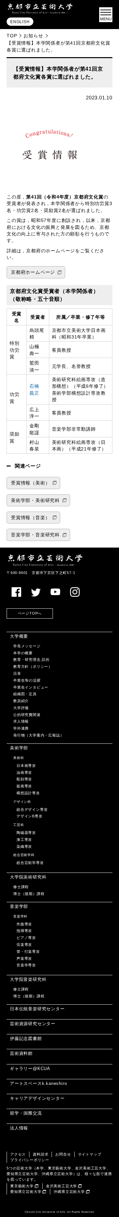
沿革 (17, 673)
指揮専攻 (24, 931)
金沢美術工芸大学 (61, 1186)
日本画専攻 (26, 766)
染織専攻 (24, 846)
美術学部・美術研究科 (35, 500)
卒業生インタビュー (30, 687)
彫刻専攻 (24, 779)
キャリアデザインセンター (37, 1098)
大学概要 (19, 636)
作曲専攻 (24, 924)
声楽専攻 (24, 958)
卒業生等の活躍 (27, 680)
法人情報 (19, 1128)
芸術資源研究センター (33, 1023)
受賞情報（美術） (30, 483)
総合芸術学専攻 (30, 863)
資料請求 (40, 1154)
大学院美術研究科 (28, 877)
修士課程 (21, 887)
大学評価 (21, 708)
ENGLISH (20, 21)
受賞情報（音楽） (30, 517)
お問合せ (63, 1154)
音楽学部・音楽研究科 (35, 534)
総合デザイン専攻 (32, 809)
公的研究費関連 (27, 715)
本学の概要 (23, 653)
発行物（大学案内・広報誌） (38, 735)
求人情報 (21, 721)
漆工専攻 (24, 839)
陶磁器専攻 (26, 833)
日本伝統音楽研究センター (37, 1008)
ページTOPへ (30, 613)
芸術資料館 (21, 1053)
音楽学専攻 (26, 965)
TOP (12, 35)
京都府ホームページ (33, 272)
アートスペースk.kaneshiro (38, 1083)
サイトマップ (89, 1154)
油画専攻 (24, 772)
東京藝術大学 (22, 1186)
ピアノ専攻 (26, 938)
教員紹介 (21, 701)
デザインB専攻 (30, 816)
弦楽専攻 (24, 945)
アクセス (18, 1154)
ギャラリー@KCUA (30, 1068)
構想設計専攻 (28, 793)
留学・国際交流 (26, 1113)
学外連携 (21, 728)
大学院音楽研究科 (28, 979)
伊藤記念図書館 (26, 1038)
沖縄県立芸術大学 (69, 1192)
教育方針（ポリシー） (32, 666)
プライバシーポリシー (29, 1160)
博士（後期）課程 (28, 894)
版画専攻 (24, 786)
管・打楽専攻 (28, 951)
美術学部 (19, 747)
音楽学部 (19, 906)
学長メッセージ (27, 646)
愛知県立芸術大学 (25, 1192)
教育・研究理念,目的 (31, 660)
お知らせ (33, 35)
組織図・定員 (25, 694)
